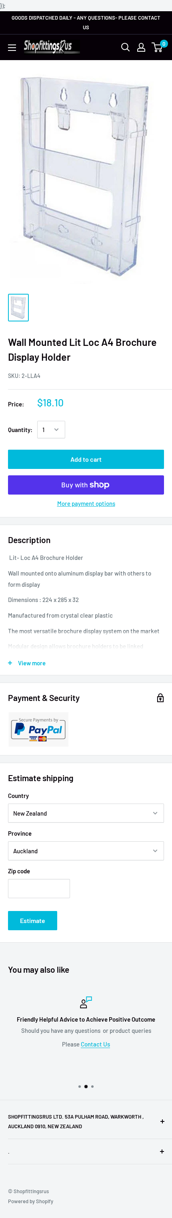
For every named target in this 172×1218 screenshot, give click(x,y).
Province (20, 833)
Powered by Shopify (30, 1201)
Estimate (32, 920)
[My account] (141, 47)
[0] (157, 47)
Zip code (19, 871)
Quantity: (20, 429)
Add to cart (86, 459)
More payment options (86, 503)
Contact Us (95, 1044)
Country (18, 795)
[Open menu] (12, 47)
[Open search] (125, 47)
